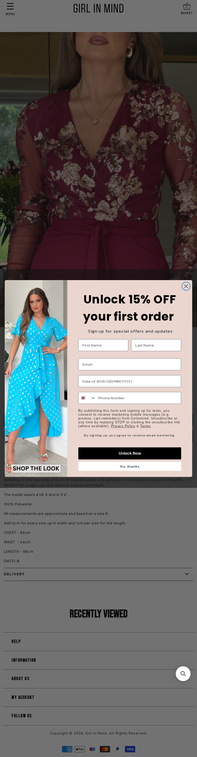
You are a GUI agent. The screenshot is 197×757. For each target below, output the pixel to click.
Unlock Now (130, 453)
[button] (183, 673)
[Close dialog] (186, 286)
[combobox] (87, 398)
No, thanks (129, 466)
